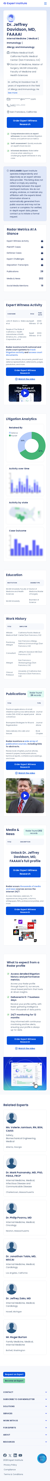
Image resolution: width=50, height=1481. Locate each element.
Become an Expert (14, 1380)
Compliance (10, 1469)
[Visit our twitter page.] (10, 1455)
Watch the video (26, 379)
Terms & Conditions (13, 1474)
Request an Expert (14, 1374)
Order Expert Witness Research (25, 122)
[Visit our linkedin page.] (15, 1455)
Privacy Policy (10, 1465)
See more (12, 92)
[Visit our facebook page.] (5, 1455)
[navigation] (45, 3)
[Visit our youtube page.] (20, 1455)
